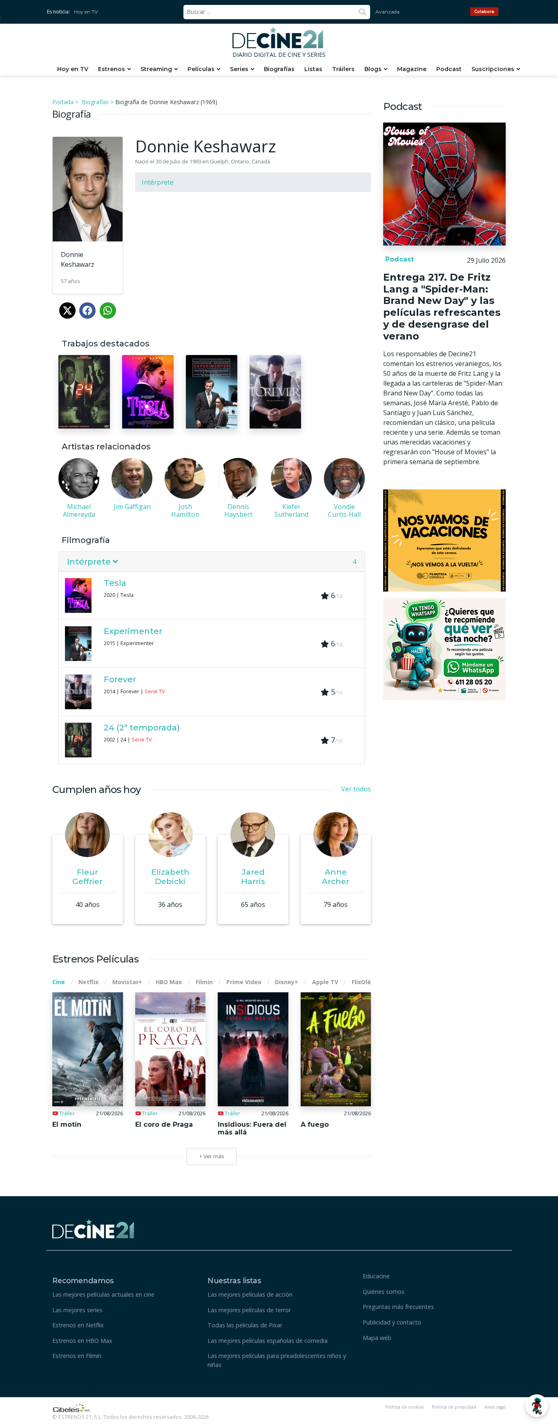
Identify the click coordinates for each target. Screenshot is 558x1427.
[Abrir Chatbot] (536, 1405)
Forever (120, 679)
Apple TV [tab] (325, 982)
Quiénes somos (383, 1291)
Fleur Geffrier (87, 876)
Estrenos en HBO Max (82, 1340)
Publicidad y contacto (392, 1322)
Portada (63, 102)
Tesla (115, 583)
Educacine (376, 1276)
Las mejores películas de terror (249, 1310)
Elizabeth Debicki (170, 876)
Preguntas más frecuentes (398, 1307)
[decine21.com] (93, 1228)
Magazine (411, 69)
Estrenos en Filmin (76, 1356)
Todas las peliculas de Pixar (245, 1325)
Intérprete (158, 182)
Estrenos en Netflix (78, 1325)
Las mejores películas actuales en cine (103, 1294)
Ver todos (356, 788)
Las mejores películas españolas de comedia (268, 1340)
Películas (200, 69)
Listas (313, 69)
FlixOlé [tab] (361, 982)
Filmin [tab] (204, 982)
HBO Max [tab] (169, 982)
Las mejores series (77, 1310)
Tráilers (343, 69)
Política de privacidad (454, 1407)
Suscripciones (492, 69)
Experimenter (133, 631)
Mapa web (377, 1338)
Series (239, 69)
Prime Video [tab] (243, 982)
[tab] (211, 562)
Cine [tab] (58, 982)
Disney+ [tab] (286, 982)
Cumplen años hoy (96, 789)
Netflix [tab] (88, 982)
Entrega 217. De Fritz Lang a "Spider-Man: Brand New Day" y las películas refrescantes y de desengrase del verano (441, 306)
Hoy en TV (86, 12)
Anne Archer (335, 876)
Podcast (449, 69)
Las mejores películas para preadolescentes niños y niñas (277, 1360)
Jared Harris (253, 876)
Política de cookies (404, 1407)
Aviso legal (495, 1407)
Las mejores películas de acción (250, 1294)
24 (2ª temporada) (142, 727)
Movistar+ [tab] (127, 982)
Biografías (279, 69)
